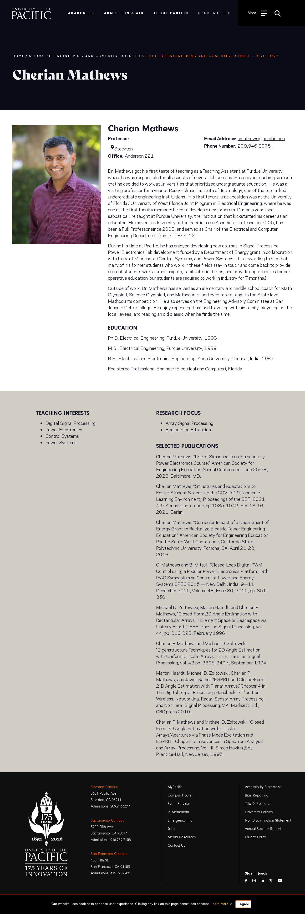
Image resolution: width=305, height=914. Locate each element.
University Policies (259, 812)
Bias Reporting (256, 795)
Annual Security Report (263, 829)
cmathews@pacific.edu (261, 138)
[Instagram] (255, 881)
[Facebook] (248, 881)
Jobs (171, 829)
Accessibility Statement (263, 787)
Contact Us (176, 845)
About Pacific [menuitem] (170, 13)
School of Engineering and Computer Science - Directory (210, 56)
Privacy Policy (255, 837)
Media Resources (182, 837)
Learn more (219, 904)
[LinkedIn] (264, 881)
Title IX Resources (259, 804)
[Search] (277, 13)
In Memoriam (178, 812)
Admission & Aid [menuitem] (124, 13)
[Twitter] (273, 881)
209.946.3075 (254, 145)
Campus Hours (180, 795)
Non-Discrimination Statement (268, 820)
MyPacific (175, 787)
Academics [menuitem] (81, 13)
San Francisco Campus (109, 854)
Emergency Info (180, 820)
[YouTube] (282, 881)
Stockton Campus (104, 787)
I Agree (243, 904)
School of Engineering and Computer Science (83, 56)
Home (19, 56)
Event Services (179, 804)
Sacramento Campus (107, 820)
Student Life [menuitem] (214, 13)
